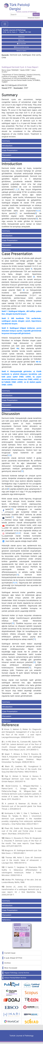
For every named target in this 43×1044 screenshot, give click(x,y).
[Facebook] (3, 510)
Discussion (6, 155)
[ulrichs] (31, 1007)
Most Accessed (10, 968)
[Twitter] (3, 518)
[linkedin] (3, 541)
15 (13, 623)
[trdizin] (31, 999)
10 (10, 455)
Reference (6, 160)
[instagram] (3, 533)
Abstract (22, 36)
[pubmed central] (31, 985)
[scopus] (31, 992)
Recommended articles (22, 47)
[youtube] (3, 526)
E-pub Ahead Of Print (13, 958)
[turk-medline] (31, 1014)
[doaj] (11, 1000)
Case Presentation (9, 150)
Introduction (7, 145)
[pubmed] (11, 984)
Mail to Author (22, 50)
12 (19, 533)
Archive (7, 963)
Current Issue (9, 953)
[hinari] (11, 1014)
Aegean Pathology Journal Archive (16, 973)
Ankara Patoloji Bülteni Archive (15, 978)
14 (16, 583)
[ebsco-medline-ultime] (11, 1007)
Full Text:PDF (22, 43)
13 (17, 575)
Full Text (21, 40)
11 (12, 517)
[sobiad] (31, 1021)
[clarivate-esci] (11, 992)
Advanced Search (34, 18)
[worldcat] (11, 1021)
